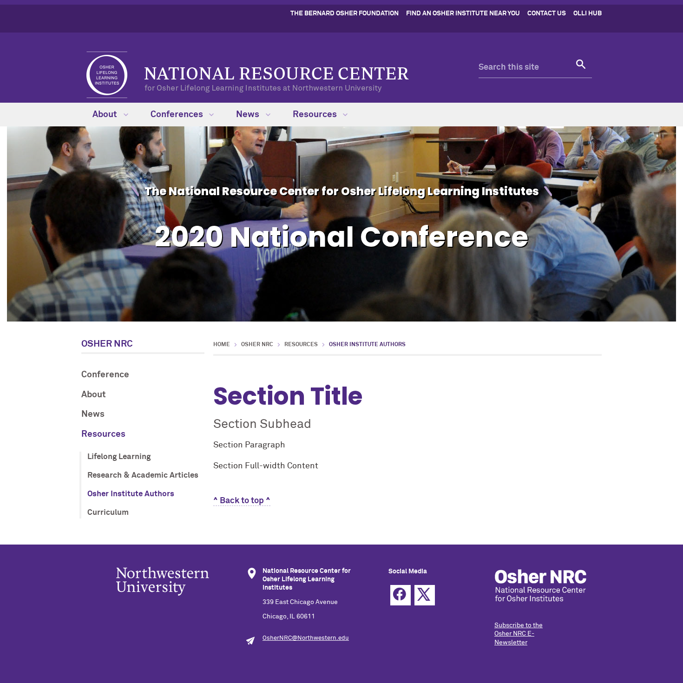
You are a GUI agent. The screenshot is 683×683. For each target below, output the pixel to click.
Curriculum (108, 513)
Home (221, 345)
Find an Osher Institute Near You (463, 13)
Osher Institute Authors (130, 494)
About (105, 114)
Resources (316, 114)
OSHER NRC (107, 343)
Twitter (424, 595)
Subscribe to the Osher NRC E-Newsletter (518, 633)
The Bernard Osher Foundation (344, 13)
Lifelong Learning (119, 457)
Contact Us (546, 13)
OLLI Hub (587, 13)
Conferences (178, 114)
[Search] (581, 68)
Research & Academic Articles (142, 475)
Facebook (400, 595)
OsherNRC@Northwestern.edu (306, 638)
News (248, 114)
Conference (105, 374)
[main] (407, 423)
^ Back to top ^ (241, 501)
